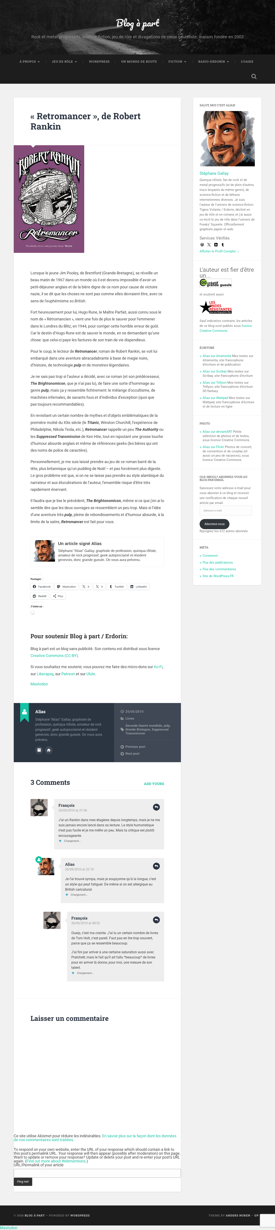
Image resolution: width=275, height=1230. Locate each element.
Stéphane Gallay (214, 173)
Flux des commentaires (219, 569)
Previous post (135, 747)
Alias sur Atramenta (217, 356)
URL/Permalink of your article (39, 1165)
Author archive (39, 750)
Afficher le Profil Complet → (220, 251)
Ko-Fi (158, 666)
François (66, 805)
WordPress (99, 61)
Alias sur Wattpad (215, 398)
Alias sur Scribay (215, 371)
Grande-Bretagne (137, 729)
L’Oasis (247, 61)
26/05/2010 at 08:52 (85, 923)
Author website (49, 750)
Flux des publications (218, 562)
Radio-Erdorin (211, 61)
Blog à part (137, 22)
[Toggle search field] (254, 76)
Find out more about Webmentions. (56, 1161)
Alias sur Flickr (213, 447)
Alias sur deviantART (217, 432)
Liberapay (45, 674)
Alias (70, 864)
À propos (28, 61)
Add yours (154, 783)
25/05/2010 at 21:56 (72, 810)
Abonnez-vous (215, 524)
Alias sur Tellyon (214, 383)
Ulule (90, 674)
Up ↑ (257, 1215)
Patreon (68, 674)
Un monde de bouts (139, 61)
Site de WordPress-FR (218, 576)
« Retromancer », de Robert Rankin (86, 121)
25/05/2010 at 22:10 (79, 869)
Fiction (175, 61)
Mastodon (39, 684)
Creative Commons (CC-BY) (54, 655)
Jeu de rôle (62, 61)
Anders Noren (238, 1215)
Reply (156, 807)
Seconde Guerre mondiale (143, 726)
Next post (132, 754)
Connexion (210, 556)
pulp (167, 726)
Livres (129, 718)
